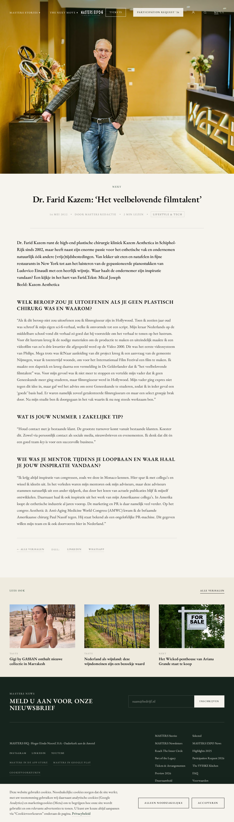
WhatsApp (96, 549)
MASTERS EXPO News (206, 743)
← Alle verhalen (30, 549)
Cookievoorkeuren (25, 772)
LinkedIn (74, 549)
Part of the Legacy (165, 758)
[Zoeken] (205, 12)
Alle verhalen (212, 590)
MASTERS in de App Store (29, 762)
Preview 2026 (163, 773)
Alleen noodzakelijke (163, 802)
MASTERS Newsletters (168, 743)
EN (222, 12)
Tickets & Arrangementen (170, 766)
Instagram (18, 753)
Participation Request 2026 (208, 758)
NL (216, 12)
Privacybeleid (81, 813)
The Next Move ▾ (64, 12)
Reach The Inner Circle (169, 751)
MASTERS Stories (166, 736)
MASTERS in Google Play (72, 762)
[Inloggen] (193, 12)
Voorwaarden (200, 780)
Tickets (115, 12)
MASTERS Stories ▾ (25, 12)
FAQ (195, 773)
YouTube (58, 753)
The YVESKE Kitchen (205, 766)
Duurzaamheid (163, 780)
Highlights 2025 (202, 751)
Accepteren (208, 802)
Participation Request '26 (158, 12)
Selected (197, 736)
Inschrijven (209, 701)
